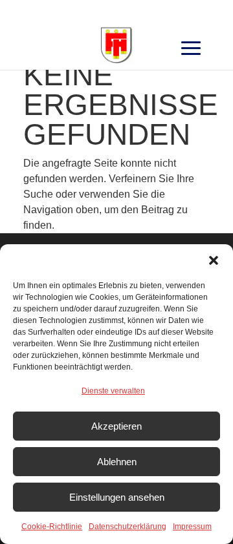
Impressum (192, 526)
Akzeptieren (116, 426)
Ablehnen (117, 461)
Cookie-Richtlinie (51, 526)
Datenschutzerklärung (127, 526)
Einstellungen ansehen (116, 497)
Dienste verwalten (113, 390)
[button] (213, 260)
